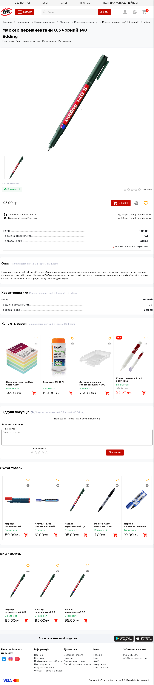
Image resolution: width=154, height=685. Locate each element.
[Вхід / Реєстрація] (125, 12)
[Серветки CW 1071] (22, 358)
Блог (96, 658)
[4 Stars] (43, 452)
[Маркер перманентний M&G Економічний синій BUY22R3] (136, 500)
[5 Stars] (46, 452)
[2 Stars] (35, 452)
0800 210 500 (130, 655)
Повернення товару (74, 661)
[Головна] (6, 12)
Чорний (143, 231)
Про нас (38, 655)
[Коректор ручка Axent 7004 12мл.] (95, 356)
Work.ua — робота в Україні (48, 671)
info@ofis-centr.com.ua (135, 658)
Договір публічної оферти (77, 664)
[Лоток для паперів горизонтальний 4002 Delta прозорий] (59, 358)
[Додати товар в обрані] (145, 203)
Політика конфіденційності (48, 661)
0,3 (146, 236)
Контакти (39, 658)
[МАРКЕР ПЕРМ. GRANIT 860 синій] (47, 500)
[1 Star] (32, 452)
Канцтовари (99, 664)
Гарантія (68, 658)
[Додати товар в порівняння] (136, 203)
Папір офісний (100, 668)
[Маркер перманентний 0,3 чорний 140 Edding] (77, 500)
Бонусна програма (44, 668)
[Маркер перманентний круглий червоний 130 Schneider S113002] (17, 500)
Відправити (115, 452)
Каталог (27, 12)
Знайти (104, 12)
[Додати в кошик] (34, 393)
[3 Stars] (39, 452)
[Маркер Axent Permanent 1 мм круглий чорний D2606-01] (106, 500)
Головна (97, 655)
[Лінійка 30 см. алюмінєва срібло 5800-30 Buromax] (132, 358)
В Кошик (123, 203)
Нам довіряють (42, 664)
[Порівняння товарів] (134, 12)
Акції (96, 661)
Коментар (10, 429)
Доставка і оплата (73, 655)
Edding (144, 241)
